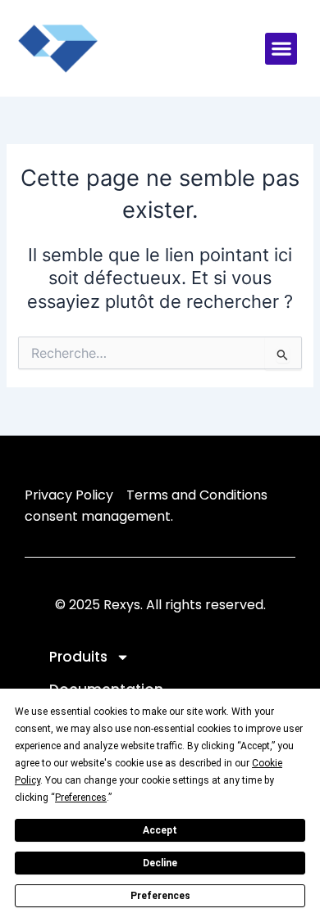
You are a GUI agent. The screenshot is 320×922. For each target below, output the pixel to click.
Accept (160, 830)
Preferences (160, 896)
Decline (160, 863)
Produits (78, 657)
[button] (281, 49)
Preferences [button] (81, 797)
